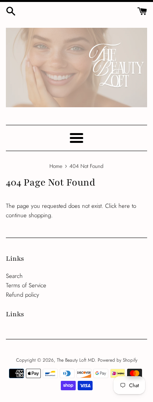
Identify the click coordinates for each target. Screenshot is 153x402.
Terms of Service (26, 285)
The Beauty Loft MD (76, 360)
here (124, 206)
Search (14, 276)
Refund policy (22, 294)
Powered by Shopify (117, 360)
